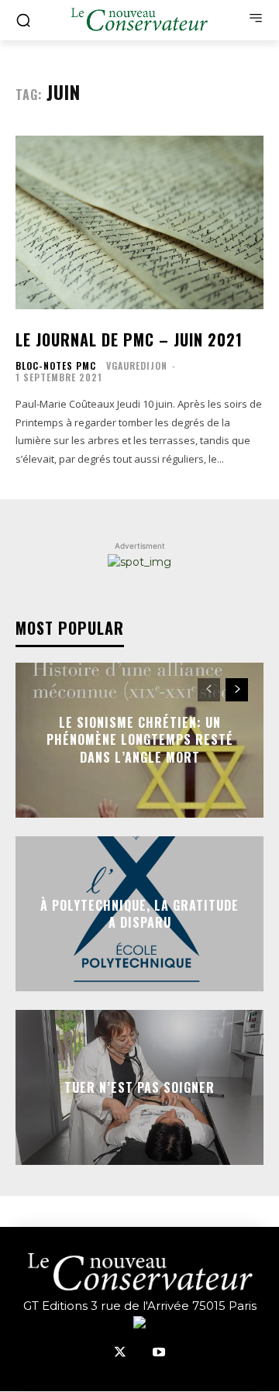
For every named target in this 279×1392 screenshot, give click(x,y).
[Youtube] (158, 1353)
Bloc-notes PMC (56, 365)
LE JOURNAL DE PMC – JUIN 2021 (129, 339)
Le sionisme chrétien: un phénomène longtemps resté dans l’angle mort (139, 740)
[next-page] (237, 689)
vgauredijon (136, 365)
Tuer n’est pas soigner (139, 1087)
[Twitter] (120, 1353)
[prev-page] (209, 689)
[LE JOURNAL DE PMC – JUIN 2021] (140, 222)
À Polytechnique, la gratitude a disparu (139, 914)
